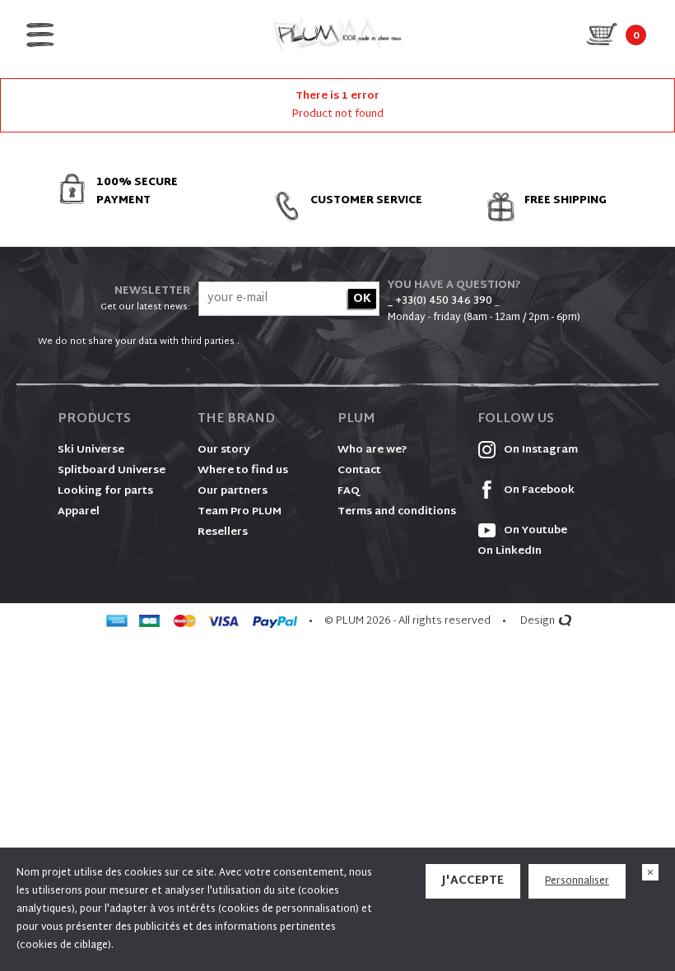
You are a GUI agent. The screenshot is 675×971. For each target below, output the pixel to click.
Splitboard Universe (111, 471)
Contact (359, 471)
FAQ (349, 491)
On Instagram (539, 450)
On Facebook (538, 490)
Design (537, 621)
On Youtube (534, 531)
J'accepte (473, 881)
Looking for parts (105, 491)
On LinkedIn (509, 551)
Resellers (223, 532)
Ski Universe (91, 450)
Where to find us (243, 471)
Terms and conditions (397, 512)
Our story (224, 450)
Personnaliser (577, 881)
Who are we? (372, 450)
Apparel (79, 512)
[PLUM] (337, 35)
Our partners (233, 491)
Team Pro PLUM (240, 512)
